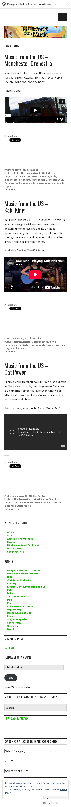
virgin (7, 186)
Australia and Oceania (20, 538)
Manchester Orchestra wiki (19, 183)
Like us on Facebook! (16, 718)
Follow (10, 678)
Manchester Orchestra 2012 (47, 179)
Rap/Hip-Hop (14, 609)
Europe (11, 542)
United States (47, 173)
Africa (10, 532)
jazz (57, 345)
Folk (9, 590)
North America (29, 173)
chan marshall (43, 502)
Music (40, 183)
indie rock (10, 505)
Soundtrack (14, 622)
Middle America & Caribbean (23, 545)
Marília (37, 338)
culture (26, 176)
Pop (9, 603)
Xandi (34, 169)
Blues (10, 576)
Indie (17, 173)
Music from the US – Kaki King (26, 206)
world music (17, 348)
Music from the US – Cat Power (26, 368)
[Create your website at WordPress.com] (35, 4)
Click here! (10, 647)
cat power (28, 502)
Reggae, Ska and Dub (19, 612)
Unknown (12, 626)
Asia (9, 535)
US (61, 183)
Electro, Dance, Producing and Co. (26, 586)
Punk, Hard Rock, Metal (20, 606)
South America (15, 551)
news (47, 183)
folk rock (58, 502)
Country (11, 583)
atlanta (16, 176)
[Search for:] (35, 707)
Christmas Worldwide (19, 580)
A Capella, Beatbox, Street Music (26, 570)
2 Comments (11, 189)
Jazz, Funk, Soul (16, 596)
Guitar (25, 345)
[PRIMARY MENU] (62, 17)
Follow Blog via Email (17, 657)
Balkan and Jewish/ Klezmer (23, 573)
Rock (10, 616)
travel (55, 183)
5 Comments (11, 351)
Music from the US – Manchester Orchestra (28, 59)
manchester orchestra (17, 179)
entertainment (40, 176)
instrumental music (42, 345)
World (52, 341)
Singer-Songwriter (17, 619)
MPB (9, 599)
